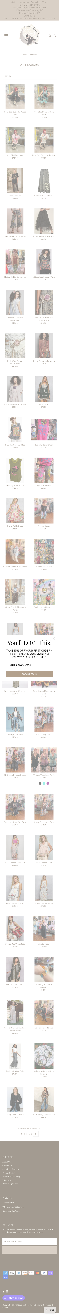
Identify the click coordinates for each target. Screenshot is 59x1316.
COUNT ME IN (29, 674)
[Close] (53, 638)
